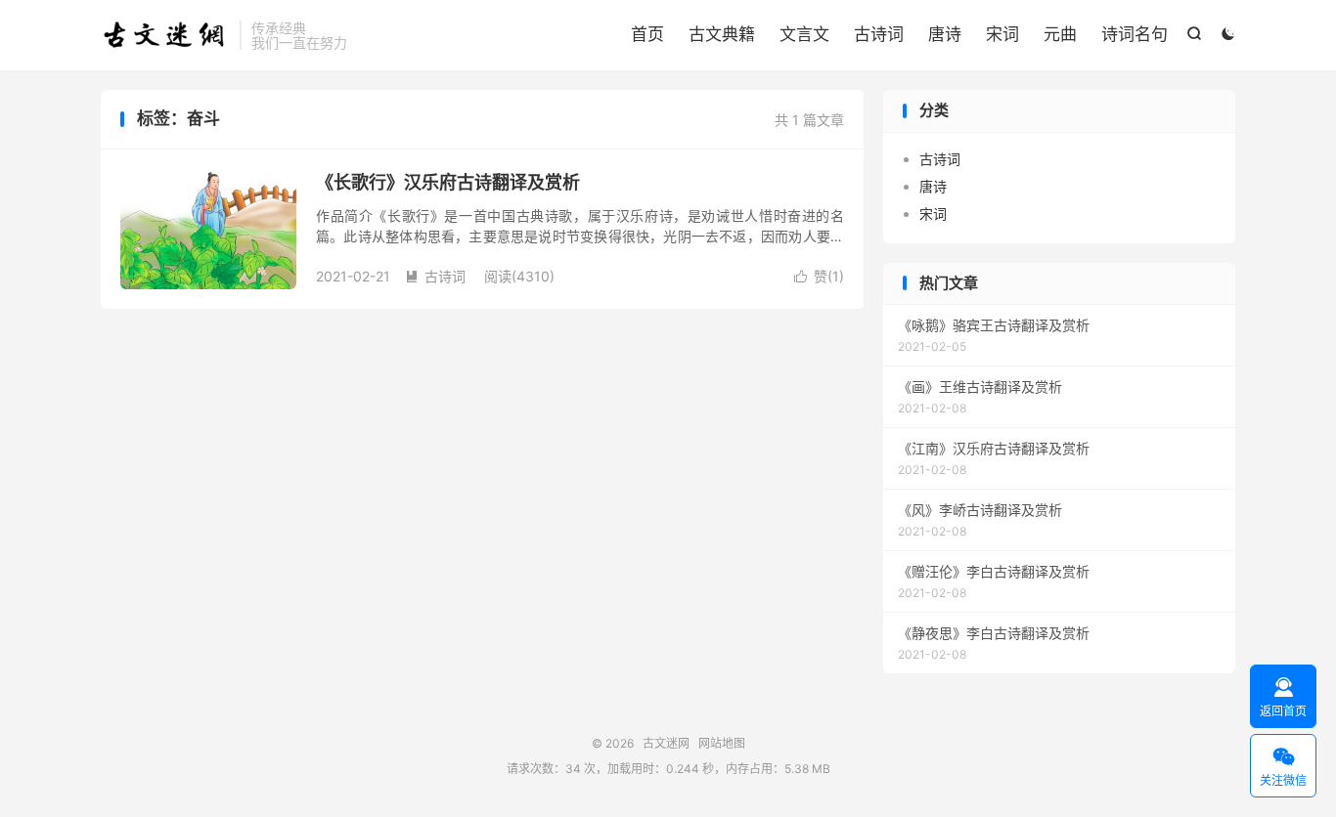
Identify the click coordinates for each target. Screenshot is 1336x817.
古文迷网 (165, 35)
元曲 (1060, 34)
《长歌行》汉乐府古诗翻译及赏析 (448, 182)
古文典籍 (722, 34)
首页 (647, 34)
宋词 (1002, 34)
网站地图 (721, 743)
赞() (819, 276)
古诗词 (879, 34)
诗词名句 (1134, 34)
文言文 (804, 34)
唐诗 (944, 34)
